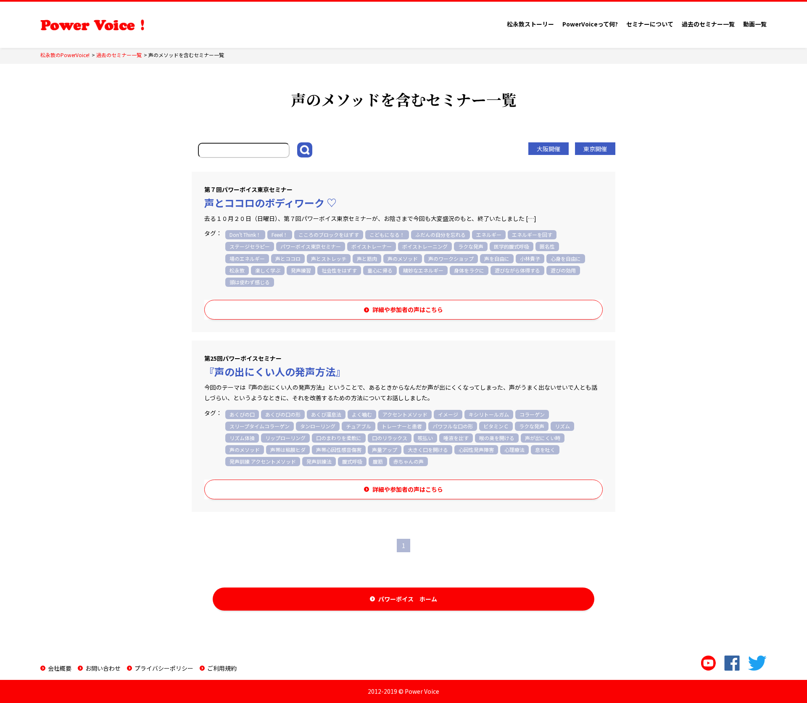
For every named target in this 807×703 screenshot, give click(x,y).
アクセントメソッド (404, 414)
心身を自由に (566, 258)
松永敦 (237, 270)
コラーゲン (532, 414)
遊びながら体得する (517, 270)
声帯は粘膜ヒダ (288, 449)
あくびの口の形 (283, 414)
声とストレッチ (328, 258)
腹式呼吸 (352, 461)
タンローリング (317, 426)
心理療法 (514, 449)
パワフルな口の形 (453, 426)
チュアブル (358, 426)
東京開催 (595, 148)
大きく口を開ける (428, 449)
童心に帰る (380, 270)
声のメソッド (403, 258)
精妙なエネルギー (423, 270)
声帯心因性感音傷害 (338, 449)
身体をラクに (469, 270)
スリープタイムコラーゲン (259, 426)
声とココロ (288, 258)
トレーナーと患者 (402, 426)
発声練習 (301, 270)
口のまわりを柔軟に (338, 437)
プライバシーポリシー (163, 668)
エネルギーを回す (532, 234)
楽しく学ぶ (267, 270)
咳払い (425, 437)
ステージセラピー (249, 246)
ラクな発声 (470, 246)
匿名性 (547, 246)
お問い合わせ (103, 668)
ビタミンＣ (496, 426)
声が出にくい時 (542, 437)
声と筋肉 (367, 258)
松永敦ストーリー (530, 24)
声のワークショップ (451, 258)
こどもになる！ (387, 234)
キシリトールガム (489, 414)
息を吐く (545, 449)
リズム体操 (242, 437)
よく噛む (362, 414)
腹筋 (378, 461)
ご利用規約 (222, 668)
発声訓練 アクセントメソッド (262, 461)
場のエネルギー (247, 258)
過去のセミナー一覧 (708, 24)
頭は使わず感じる (249, 282)
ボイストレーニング (425, 246)
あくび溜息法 (326, 414)
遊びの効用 (563, 270)
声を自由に (496, 258)
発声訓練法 (319, 461)
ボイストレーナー (371, 246)
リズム (562, 426)
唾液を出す (456, 437)
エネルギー (488, 234)
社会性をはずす (339, 270)
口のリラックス (389, 437)
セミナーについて (649, 24)
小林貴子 (530, 258)
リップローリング (285, 437)
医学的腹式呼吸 (511, 246)
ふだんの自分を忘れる (440, 234)
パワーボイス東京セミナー (310, 246)
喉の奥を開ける (496, 437)
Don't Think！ (245, 234)
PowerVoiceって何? (590, 24)
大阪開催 (548, 148)
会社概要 (59, 668)
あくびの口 (242, 414)
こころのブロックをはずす (328, 234)
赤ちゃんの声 (408, 461)
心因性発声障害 (476, 449)
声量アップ (384, 449)
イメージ (448, 414)
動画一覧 (755, 24)
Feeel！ (280, 234)
